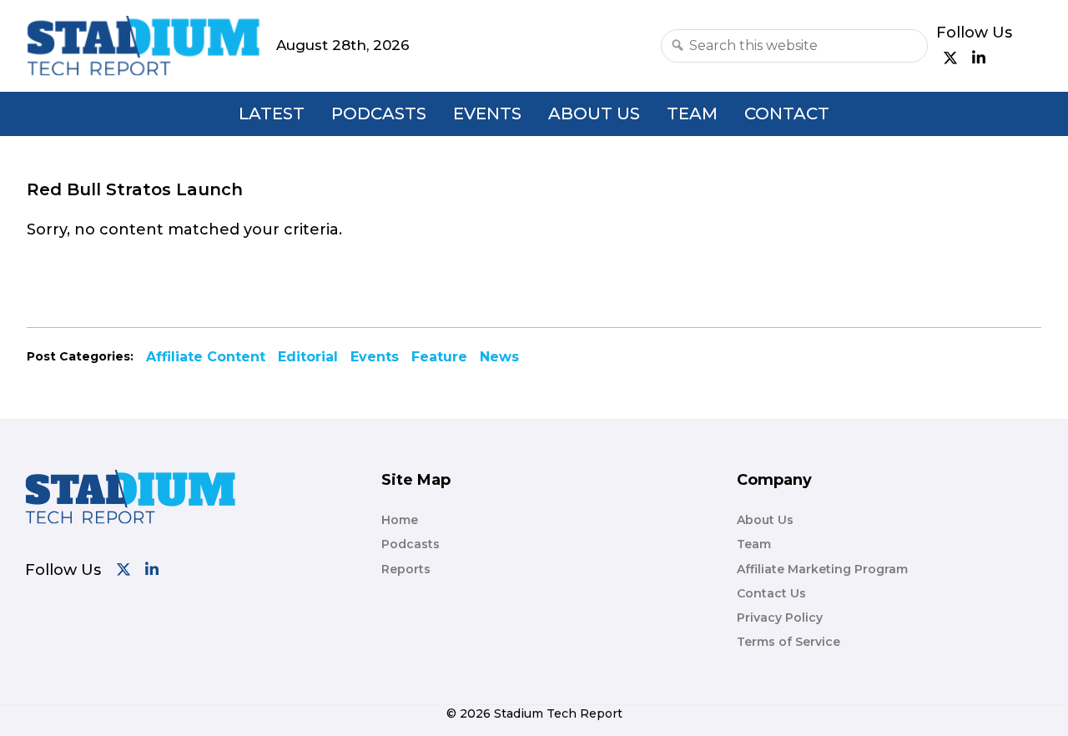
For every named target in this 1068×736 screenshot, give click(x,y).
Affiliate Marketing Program (822, 569)
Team (692, 113)
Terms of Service (788, 641)
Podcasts (378, 113)
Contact (786, 113)
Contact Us (771, 593)
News (499, 357)
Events (487, 113)
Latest (272, 113)
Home (399, 519)
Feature (439, 357)
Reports (406, 569)
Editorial (308, 357)
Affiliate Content (205, 357)
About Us (594, 113)
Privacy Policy (780, 617)
